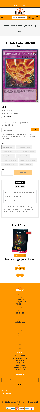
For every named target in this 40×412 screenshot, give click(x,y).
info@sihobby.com (20, 322)
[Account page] (33, 17)
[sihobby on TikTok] (27, 2)
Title (2, 143)
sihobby (20, 31)
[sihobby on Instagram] (16, 2)
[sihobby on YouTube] (20, 2)
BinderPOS (20, 404)
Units (3, 169)
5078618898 (20, 313)
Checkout (16, 5)
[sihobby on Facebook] (12, 2)
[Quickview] (16, 268)
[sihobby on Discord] (23, 2)
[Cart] (37, 17)
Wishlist (23, 5)
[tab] (20, 182)
